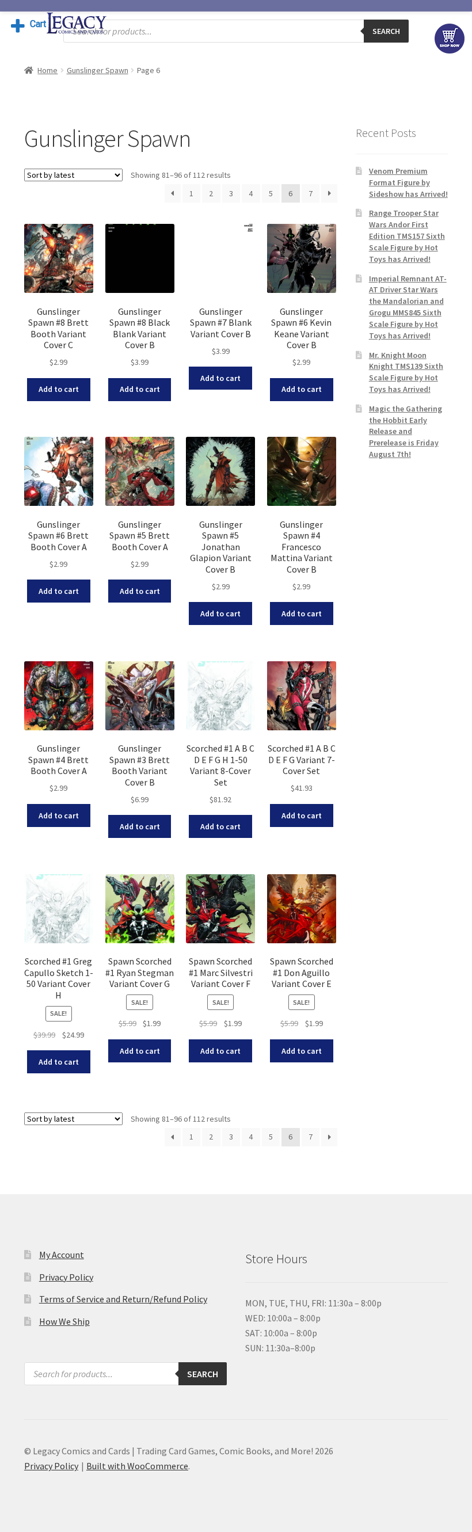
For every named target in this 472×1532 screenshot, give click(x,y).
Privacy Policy (66, 1277)
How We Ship (64, 1321)
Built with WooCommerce (137, 1466)
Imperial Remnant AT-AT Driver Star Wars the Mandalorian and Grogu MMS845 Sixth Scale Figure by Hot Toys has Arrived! (408, 307)
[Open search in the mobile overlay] (236, 31)
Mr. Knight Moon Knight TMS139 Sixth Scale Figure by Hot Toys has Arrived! (406, 372)
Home (47, 70)
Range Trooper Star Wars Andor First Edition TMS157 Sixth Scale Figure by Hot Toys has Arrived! (407, 236)
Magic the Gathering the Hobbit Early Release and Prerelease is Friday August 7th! (405, 431)
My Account (61, 1254)
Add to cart (59, 389)
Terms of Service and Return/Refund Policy (123, 1299)
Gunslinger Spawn (97, 70)
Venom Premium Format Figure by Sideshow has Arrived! (408, 182)
